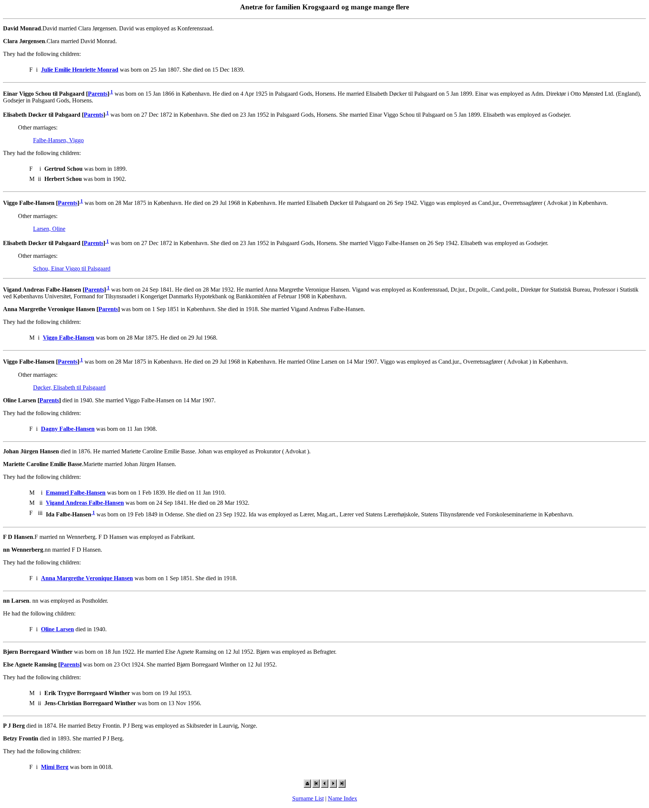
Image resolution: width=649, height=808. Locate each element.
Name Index (342, 798)
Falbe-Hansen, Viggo (58, 140)
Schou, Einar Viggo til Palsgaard (71, 268)
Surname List (308, 798)
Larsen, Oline (49, 229)
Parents (97, 93)
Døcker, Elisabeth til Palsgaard (69, 387)
